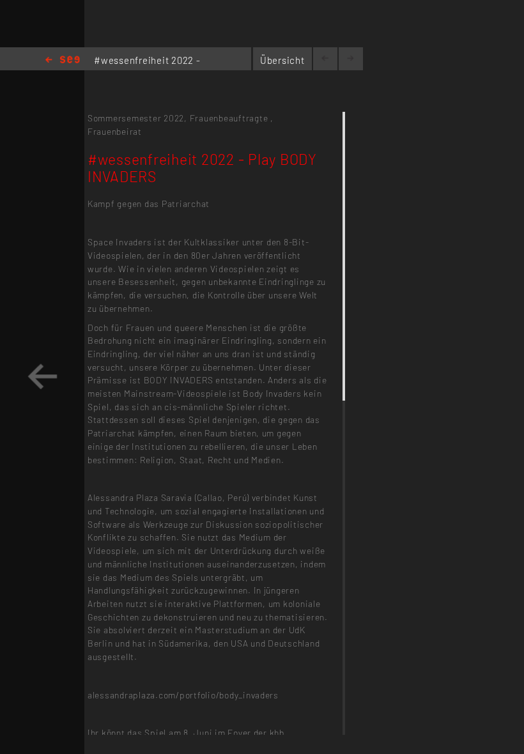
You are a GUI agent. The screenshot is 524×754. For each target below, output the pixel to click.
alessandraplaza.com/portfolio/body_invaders (183, 694)
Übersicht (282, 60)
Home (62, 60)
